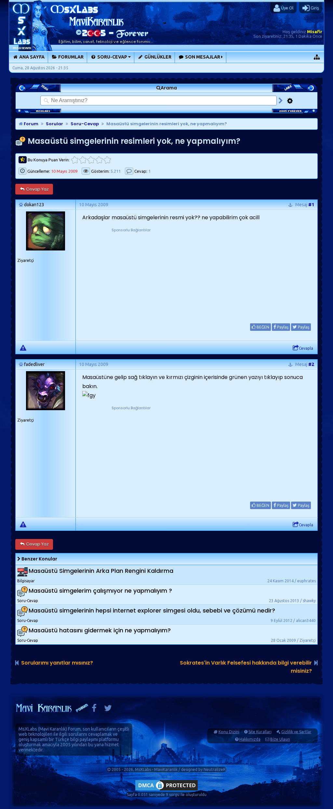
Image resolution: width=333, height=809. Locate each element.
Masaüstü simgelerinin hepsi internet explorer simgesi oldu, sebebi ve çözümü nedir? (152, 610)
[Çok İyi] (107, 160)
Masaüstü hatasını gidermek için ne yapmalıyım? (100, 630)
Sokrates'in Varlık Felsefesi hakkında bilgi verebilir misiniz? (246, 667)
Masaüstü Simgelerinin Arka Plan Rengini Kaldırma (101, 571)
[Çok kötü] (75, 160)
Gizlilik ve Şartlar (296, 732)
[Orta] (91, 160)
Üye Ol (286, 8)
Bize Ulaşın (280, 739)
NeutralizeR (215, 769)
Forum (30, 124)
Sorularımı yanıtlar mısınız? (57, 663)
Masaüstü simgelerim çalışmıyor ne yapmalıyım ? (100, 591)
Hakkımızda (249, 739)
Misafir (314, 31)
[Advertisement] (131, 274)
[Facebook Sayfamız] (94, 710)
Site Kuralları (260, 732)
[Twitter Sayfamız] (107, 710)
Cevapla (306, 348)
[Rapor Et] (23, 347)
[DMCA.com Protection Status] (166, 790)
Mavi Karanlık (52, 729)
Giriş (314, 8)
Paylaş (282, 327)
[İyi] (99, 160)
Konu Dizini (229, 732)
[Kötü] (83, 160)
